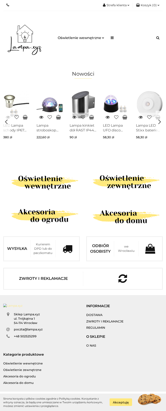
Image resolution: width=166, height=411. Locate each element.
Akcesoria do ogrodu (19, 376)
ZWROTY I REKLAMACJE (104, 321)
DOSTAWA (94, 315)
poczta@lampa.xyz (28, 329)
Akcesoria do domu (18, 383)
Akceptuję (121, 402)
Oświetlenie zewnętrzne (22, 370)
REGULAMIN (95, 328)
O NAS (91, 345)
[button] (148, 5)
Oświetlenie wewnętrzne (80, 38)
